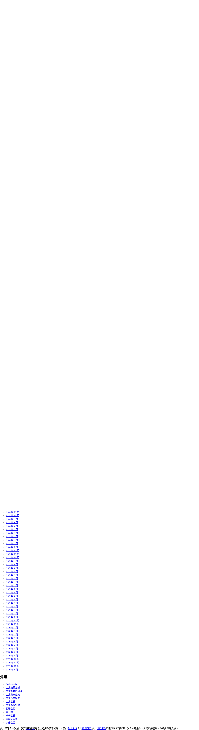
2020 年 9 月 (12, 627)
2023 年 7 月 (12, 568)
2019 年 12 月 (12, 659)
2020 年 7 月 (12, 634)
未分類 (9, 712)
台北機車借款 (13, 694)
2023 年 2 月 (12, 585)
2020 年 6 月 (12, 638)
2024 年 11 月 (12, 512)
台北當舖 (10, 701)
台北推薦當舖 (13, 687)
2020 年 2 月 (12, 652)
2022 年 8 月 (12, 592)
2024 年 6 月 (12, 529)
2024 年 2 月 (12, 543)
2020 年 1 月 (12, 655)
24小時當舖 (11, 684)
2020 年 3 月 (12, 648)
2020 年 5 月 (12, 641)
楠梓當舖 (10, 715)
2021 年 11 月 (12, 624)
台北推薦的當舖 (14, 691)
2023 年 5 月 (12, 575)
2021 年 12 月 (12, 620)
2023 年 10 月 (12, 557)
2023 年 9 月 (12, 561)
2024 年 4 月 (12, 536)
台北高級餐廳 (13, 705)
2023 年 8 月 (12, 564)
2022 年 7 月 (12, 596)
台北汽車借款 (13, 698)
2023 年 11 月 (12, 554)
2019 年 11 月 (12, 662)
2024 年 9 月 (12, 519)
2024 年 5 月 (12, 533)
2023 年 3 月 (12, 582)
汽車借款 (101, 728)
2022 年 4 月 (12, 606)
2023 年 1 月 (12, 589)
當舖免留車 (11, 719)
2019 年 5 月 (12, 669)
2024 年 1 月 (12, 547)
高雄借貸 (10, 722)
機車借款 (86, 728)
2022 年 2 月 (12, 613)
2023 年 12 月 (12, 550)
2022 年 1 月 (12, 617)
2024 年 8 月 (12, 522)
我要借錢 (10, 708)
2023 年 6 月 (12, 571)
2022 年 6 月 (12, 599)
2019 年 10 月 (12, 666)
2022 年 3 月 (12, 610)
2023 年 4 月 (12, 578)
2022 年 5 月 (12, 603)
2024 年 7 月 (12, 526)
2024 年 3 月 (12, 540)
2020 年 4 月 (12, 645)
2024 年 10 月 (12, 515)
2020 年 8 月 (12, 631)
